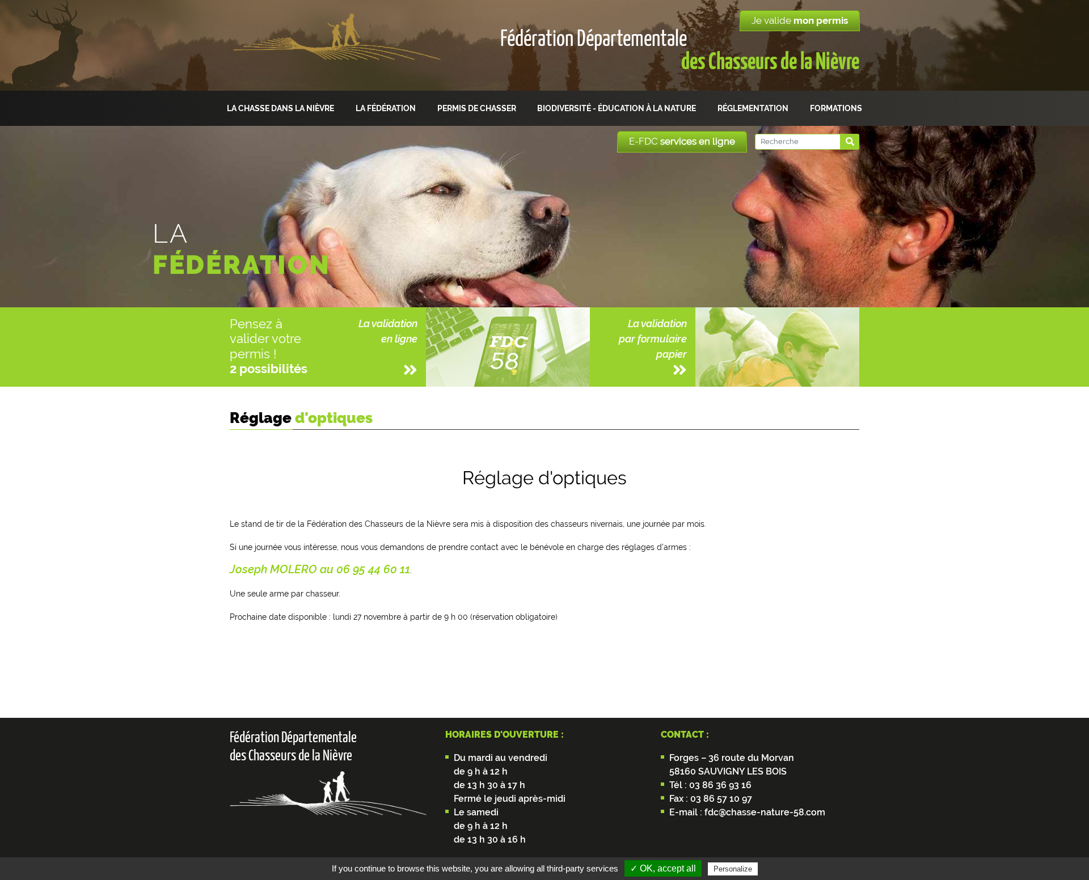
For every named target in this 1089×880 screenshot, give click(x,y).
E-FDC (682, 141)
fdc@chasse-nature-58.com (763, 812)
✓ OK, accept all (663, 868)
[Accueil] (336, 46)
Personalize (733, 869)
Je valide (800, 20)
